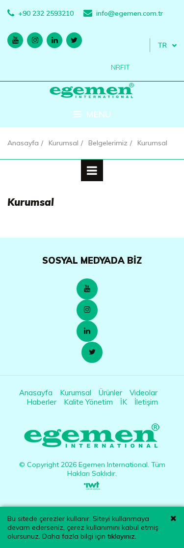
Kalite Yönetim (88, 402)
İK (123, 402)
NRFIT (120, 67)
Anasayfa (23, 142)
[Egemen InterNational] (92, 436)
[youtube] (15, 40)
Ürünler (110, 392)
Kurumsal (64, 142)
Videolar (144, 392)
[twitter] (74, 40)
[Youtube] (87, 289)
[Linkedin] (87, 331)
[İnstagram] (87, 310)
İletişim (146, 402)
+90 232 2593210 (46, 13)
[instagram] (35, 40)
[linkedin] (54, 40)
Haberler (41, 402)
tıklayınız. (121, 536)
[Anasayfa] (92, 90)
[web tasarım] (92, 483)
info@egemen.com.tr (129, 13)
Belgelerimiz (108, 142)
